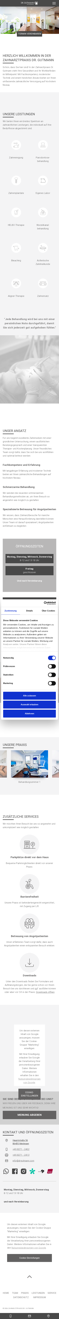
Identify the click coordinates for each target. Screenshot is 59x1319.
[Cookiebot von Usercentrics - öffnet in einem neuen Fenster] (44, 603)
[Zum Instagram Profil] (23, 1171)
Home (6, 1293)
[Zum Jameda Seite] (32, 1171)
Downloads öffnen (45, 992)
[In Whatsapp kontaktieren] (6, 1171)
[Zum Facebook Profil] (15, 1171)
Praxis (25, 1293)
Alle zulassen (29, 695)
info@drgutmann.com (23, 1160)
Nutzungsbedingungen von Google (29, 1248)
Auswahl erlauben (29, 704)
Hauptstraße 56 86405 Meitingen (21, 1142)
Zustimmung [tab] (11, 611)
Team (15, 1293)
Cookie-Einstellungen (29, 1094)
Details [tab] (29, 611)
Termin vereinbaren (29, 33)
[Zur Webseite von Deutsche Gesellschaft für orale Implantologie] (50, 1171)
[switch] (52, 666)
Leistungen (38, 1293)
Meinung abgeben (30, 1114)
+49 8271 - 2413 (21, 1155)
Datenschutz (21, 1297)
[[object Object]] (54, 3)
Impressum (39, 1297)
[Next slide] (56, 770)
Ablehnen (29, 713)
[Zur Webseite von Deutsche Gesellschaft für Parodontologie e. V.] (41, 1171)
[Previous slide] (3, 770)
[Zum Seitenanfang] (29, 1277)
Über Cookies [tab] (48, 611)
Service (52, 1293)
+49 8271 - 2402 (21, 1149)
